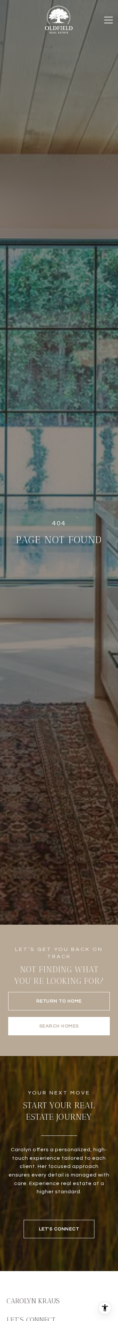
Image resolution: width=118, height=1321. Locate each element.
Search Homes (59, 1026)
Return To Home (59, 1001)
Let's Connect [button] (59, 1229)
